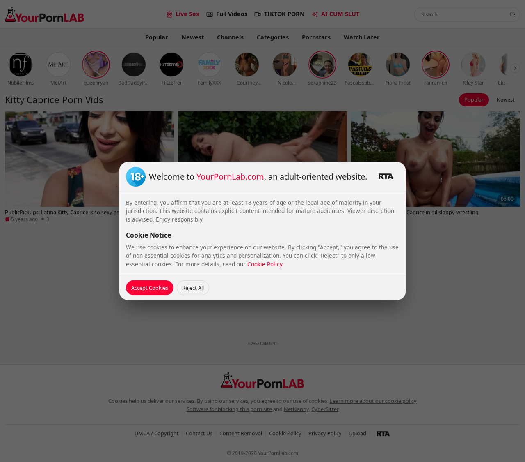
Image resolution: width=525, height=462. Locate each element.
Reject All (193, 287)
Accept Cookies (149, 287)
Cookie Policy (265, 264)
